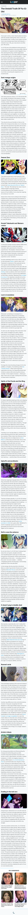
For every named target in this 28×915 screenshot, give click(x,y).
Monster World (11, 570)
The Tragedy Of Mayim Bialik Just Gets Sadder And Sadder (6, 887)
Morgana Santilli (6, 14)
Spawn (12, 261)
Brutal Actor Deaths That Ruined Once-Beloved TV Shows (7, 905)
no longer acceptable (11, 716)
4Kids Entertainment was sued (14, 639)
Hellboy (3, 272)
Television (3, 6)
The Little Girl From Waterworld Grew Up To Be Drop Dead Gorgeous (20, 887)
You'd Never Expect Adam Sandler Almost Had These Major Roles (21, 905)
